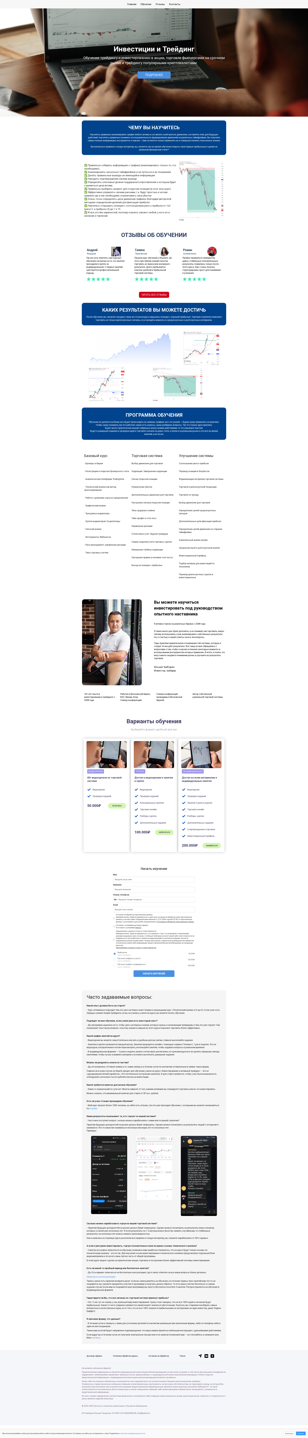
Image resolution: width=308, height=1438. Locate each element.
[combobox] (116, 899)
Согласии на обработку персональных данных (175, 922)
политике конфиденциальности (132, 1433)
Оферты (138, 928)
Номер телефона (121, 895)
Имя (115, 875)
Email (115, 905)
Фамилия (117, 885)
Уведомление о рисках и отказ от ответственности (136, 948)
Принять (301, 1433)
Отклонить (289, 1433)
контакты (96, 1337)
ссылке (93, 1108)
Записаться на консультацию (101, 1276)
